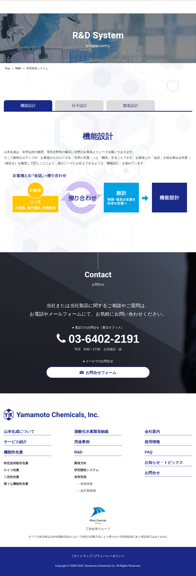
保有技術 (80, 476)
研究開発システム (86, 470)
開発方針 (80, 463)
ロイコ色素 (11, 470)
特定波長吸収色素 (16, 463)
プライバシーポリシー (109, 556)
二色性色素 (11, 476)
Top (7, 68)
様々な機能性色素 (16, 483)
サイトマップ (83, 556)
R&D (18, 68)
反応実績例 (88, 490)
